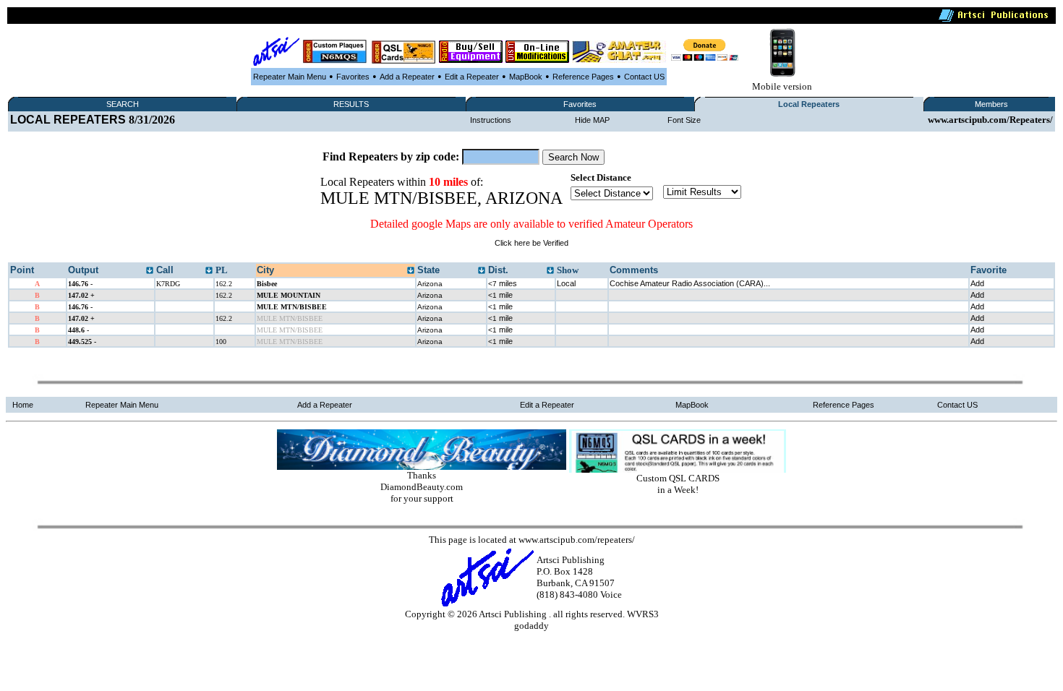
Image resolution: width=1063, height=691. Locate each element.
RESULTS (351, 104)
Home (22, 404)
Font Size (684, 120)
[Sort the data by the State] (481, 271)
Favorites (353, 76)
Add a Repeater (407, 76)
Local (566, 283)
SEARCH (122, 104)
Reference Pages (583, 76)
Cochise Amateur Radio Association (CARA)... (690, 283)
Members (991, 104)
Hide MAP (592, 120)
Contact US (644, 76)
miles (502, 283)
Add (977, 283)
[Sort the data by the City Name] (410, 271)
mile (500, 295)
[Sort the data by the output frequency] (149, 271)
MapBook (525, 76)
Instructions (490, 120)
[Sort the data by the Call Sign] (209, 271)
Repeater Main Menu (289, 76)
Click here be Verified (531, 243)
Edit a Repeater (472, 76)
